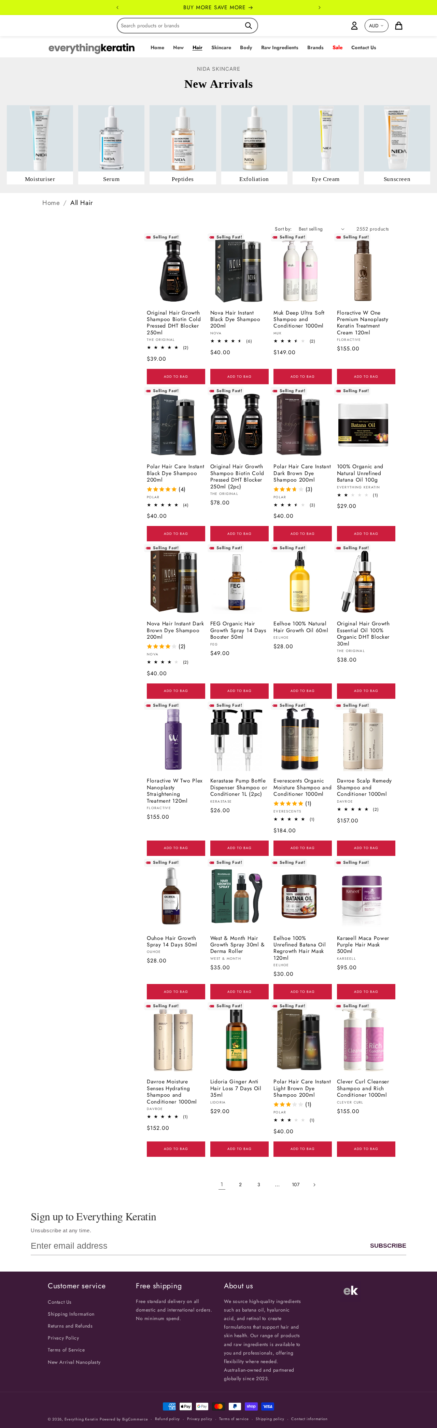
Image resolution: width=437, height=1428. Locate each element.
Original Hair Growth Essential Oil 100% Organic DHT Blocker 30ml (363, 633)
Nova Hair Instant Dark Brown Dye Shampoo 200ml (175, 630)
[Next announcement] (319, 7)
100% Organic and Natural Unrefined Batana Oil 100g (360, 473)
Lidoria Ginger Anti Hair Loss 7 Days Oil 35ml (236, 1088)
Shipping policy (270, 1419)
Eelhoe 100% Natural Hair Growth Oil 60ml (300, 627)
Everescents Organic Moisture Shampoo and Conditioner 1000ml (302, 787)
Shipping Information (71, 1314)
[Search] (248, 25)
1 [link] (222, 1184)
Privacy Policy (63, 1337)
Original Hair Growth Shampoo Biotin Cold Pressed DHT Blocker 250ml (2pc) (237, 476)
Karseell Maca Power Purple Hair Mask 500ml (363, 945)
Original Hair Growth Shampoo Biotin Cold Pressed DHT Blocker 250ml (174, 322)
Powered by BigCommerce (124, 1419)
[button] (178, 47)
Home (51, 202)
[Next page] (314, 1184)
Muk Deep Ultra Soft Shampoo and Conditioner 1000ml (299, 319)
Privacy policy (199, 1419)
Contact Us (60, 1302)
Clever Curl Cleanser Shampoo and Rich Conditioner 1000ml (363, 1088)
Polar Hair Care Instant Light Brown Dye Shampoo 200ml (302, 1088)
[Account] (354, 25)
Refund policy (167, 1419)
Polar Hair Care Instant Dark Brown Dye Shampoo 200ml (302, 473)
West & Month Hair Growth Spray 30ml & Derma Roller (237, 945)
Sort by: (283, 228)
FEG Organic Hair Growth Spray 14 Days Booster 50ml (238, 630)
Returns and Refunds (70, 1325)
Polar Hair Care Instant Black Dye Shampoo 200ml (176, 473)
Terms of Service (66, 1349)
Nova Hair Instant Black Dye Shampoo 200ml (235, 319)
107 (296, 1184)
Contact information (309, 1419)
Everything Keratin (81, 1419)
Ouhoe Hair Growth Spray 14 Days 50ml (172, 941)
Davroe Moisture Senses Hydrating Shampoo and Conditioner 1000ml (172, 1091)
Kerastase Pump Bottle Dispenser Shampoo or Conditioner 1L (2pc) (238, 787)
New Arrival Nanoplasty (74, 1362)
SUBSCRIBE (388, 1246)
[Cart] (398, 25)
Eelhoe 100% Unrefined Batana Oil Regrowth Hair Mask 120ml (299, 948)
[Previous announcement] (117, 7)
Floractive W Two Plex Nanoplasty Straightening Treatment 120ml (175, 790)
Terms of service (234, 1419)
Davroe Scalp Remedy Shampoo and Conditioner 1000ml (364, 787)
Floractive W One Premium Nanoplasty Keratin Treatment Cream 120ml (363, 322)
